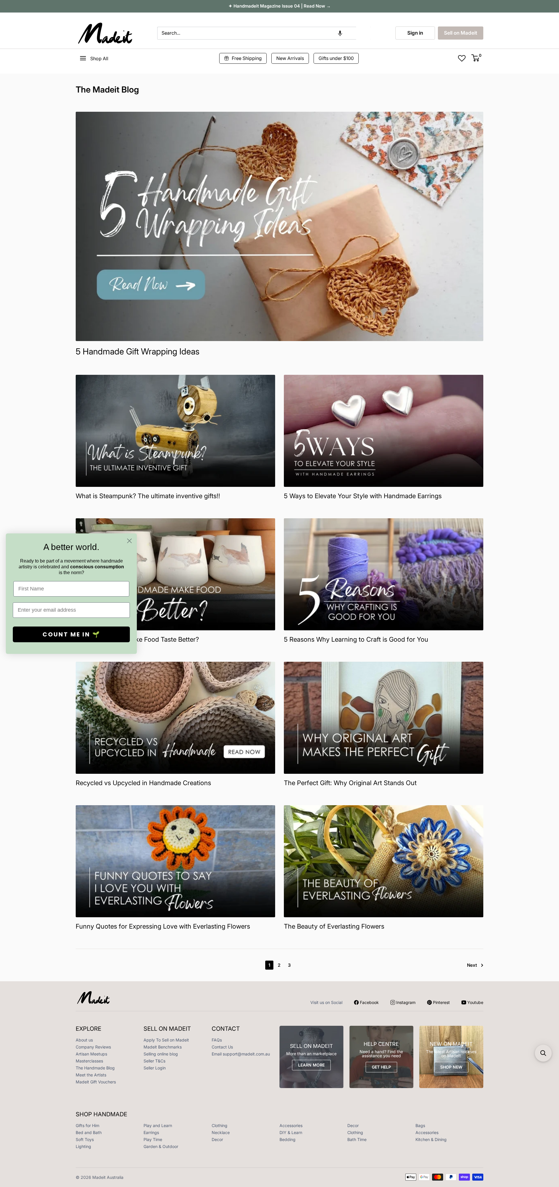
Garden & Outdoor (161, 1146)
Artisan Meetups (91, 1053)
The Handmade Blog (95, 1067)
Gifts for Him (87, 1125)
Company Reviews (93, 1046)
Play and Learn (158, 1125)
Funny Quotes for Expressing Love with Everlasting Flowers (163, 926)
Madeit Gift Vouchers (96, 1081)
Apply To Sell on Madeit (166, 1039)
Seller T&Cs (154, 1060)
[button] (340, 33)
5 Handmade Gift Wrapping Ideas (137, 351)
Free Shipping (247, 58)
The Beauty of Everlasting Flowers (334, 926)
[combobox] (256, 33)
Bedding (288, 1139)
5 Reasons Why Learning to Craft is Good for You (356, 639)
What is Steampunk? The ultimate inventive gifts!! (148, 496)
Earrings (151, 1132)
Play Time (153, 1139)
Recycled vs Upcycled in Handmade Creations (143, 783)
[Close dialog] (129, 541)
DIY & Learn (291, 1132)
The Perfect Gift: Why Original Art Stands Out (350, 783)
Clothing (219, 1125)
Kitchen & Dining (431, 1139)
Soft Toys (85, 1139)
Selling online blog (161, 1053)
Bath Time (357, 1139)
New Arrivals (290, 58)
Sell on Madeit (460, 33)
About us (84, 1039)
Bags (420, 1125)
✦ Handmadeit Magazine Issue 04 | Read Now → (280, 6)
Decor (353, 1125)
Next (472, 965)
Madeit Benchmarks (163, 1046)
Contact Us (222, 1046)
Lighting (83, 1146)
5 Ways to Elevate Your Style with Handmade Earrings (363, 496)
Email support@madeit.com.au (241, 1053)
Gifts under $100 (336, 58)
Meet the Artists (91, 1074)
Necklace (221, 1132)
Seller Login (155, 1067)
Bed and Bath (89, 1132)
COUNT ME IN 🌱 (71, 634)
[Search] (363, 33)
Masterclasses (89, 1060)
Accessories (291, 1125)
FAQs (217, 1039)
